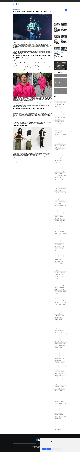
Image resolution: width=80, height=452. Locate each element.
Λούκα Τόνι (56, 259)
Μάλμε (59, 261)
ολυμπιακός (60, 313)
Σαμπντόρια (62, 371)
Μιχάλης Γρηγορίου (57, 283)
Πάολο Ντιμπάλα (57, 334)
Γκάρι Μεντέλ (56, 169)
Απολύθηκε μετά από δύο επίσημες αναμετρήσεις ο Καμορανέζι (57, 30)
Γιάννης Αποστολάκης (58, 164)
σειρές (64, 375)
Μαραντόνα (63, 268)
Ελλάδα (56, 184)
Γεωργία (60, 162)
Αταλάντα (59, 147)
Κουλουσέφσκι (57, 235)
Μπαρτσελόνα (60, 291)
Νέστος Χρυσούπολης (58, 298)
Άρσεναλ (64, 143)
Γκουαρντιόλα (61, 173)
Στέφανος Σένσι (57, 386)
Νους (60, 302)
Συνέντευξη (62, 388)
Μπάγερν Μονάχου (61, 289)
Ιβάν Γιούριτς (60, 203)
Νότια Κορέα (56, 302)
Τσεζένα (61, 410)
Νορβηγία (63, 300)
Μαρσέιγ (65, 270)
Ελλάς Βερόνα (60, 184)
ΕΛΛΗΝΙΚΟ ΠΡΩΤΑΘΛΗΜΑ (28, 4)
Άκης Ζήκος (56, 123)
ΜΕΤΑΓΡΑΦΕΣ (41, 4)
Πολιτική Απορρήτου (32, 446)
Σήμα (62, 377)
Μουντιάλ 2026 (62, 287)
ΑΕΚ (58, 117)
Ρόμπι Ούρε (62, 362)
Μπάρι (55, 291)
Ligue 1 (63, 106)
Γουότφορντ (56, 177)
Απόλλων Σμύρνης (57, 141)
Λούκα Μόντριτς (62, 257)
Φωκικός (56, 425)
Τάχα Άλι (56, 392)
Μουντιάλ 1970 (57, 287)
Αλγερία (62, 126)
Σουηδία (56, 384)
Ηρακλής (55, 39)
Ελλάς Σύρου (56, 186)
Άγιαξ (55, 117)
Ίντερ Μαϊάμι (59, 207)
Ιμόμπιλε (61, 205)
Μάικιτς (56, 261)
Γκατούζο (61, 169)
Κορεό (63, 231)
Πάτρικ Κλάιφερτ (57, 339)
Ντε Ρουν (64, 304)
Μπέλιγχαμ (56, 293)
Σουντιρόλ (60, 384)
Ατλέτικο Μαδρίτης (57, 149)
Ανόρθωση (64, 134)
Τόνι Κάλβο (60, 403)
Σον (63, 382)
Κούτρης (65, 235)
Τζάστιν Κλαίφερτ (57, 397)
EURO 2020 (56, 104)
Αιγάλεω (62, 121)
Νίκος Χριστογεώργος (58, 300)
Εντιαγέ (56, 190)
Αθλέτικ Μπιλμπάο (57, 121)
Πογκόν (56, 345)
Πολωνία (61, 347)
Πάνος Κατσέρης (57, 332)
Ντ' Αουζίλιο (64, 302)
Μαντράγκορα (60, 265)
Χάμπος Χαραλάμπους (58, 427)
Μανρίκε (56, 265)
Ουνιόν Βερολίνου (57, 321)
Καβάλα (62, 212)
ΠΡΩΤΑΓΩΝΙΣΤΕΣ (48, 4)
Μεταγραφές (56, 276)
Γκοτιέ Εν (56, 173)
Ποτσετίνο (56, 349)
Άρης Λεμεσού (60, 143)
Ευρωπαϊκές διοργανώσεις (58, 194)
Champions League (57, 100)
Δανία (60, 177)
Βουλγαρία (56, 158)
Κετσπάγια (56, 227)
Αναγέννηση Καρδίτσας (58, 132)
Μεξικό (63, 274)
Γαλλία (61, 160)
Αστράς (56, 147)
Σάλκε (56, 369)
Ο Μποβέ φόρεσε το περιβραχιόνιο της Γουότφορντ (64, 29)
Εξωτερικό (56, 51)
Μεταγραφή (61, 276)
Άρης (55, 143)
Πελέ (61, 341)
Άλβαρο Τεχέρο (57, 126)
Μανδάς (56, 263)
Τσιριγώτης (56, 414)
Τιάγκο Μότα (62, 401)
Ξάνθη (60, 311)
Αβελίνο (62, 113)
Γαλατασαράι (57, 160)
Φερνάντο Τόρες (63, 420)
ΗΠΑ (62, 199)
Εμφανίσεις (60, 188)
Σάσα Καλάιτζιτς (63, 373)
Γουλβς (65, 175)
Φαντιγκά (56, 418)
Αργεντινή (63, 141)
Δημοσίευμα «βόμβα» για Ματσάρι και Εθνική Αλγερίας (57, 42)
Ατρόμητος (63, 149)
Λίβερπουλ (56, 250)
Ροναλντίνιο (62, 364)
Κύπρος (55, 27)
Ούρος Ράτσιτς (63, 321)
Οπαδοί (61, 317)
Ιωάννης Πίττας (57, 212)
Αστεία (61, 145)
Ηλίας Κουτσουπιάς (63, 197)
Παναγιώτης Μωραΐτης (58, 326)
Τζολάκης (61, 399)
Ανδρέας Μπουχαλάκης (58, 134)
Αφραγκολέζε (60, 151)
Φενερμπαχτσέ (57, 420)
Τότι (59, 405)
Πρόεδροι (60, 349)
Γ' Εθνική (60, 158)
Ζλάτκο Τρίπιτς (57, 197)
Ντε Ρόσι (60, 304)
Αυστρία (56, 151)
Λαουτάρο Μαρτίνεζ (57, 246)
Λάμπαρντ (59, 244)
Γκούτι (56, 175)
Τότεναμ (56, 405)
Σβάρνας (60, 375)
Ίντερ (55, 207)
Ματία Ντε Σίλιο (63, 272)
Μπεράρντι (60, 293)
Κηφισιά (60, 227)
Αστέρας (64, 145)
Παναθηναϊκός (57, 328)
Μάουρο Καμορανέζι (57, 268)
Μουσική (56, 289)
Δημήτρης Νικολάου (57, 179)
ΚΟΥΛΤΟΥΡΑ (60, 4)
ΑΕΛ (55, 119)
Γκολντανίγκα (63, 171)
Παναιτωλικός (62, 328)
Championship (64, 100)
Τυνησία (56, 416)
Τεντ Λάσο (60, 392)
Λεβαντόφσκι (61, 248)
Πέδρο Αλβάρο (63, 339)
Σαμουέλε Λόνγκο (57, 371)
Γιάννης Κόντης (57, 166)
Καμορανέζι (61, 216)
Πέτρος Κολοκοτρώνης (62, 343)
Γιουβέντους (62, 166)
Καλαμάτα (60, 214)
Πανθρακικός (62, 330)
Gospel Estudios (17, 151)
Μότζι (63, 285)
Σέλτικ (56, 377)
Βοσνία (63, 156)
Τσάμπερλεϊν (56, 410)
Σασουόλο (56, 375)
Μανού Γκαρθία (61, 263)
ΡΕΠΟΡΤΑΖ (36, 4)
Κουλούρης (64, 233)
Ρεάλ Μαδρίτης (57, 354)
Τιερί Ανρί (56, 403)
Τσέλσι (64, 410)
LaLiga (59, 106)
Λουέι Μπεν (56, 255)
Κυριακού (62, 242)
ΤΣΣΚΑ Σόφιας (61, 414)
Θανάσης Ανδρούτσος (62, 201)
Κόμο (55, 231)
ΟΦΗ (61, 39)
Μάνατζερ (63, 261)
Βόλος (60, 156)
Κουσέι (61, 235)
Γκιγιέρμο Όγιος (57, 171)
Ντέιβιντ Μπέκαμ (57, 306)
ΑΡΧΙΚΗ (21, 4)
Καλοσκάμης (56, 216)
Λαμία (55, 244)
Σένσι (59, 377)
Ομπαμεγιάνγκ (57, 317)
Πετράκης (56, 343)
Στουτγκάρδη (62, 386)
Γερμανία (56, 162)
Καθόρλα (56, 214)
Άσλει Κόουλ (56, 145)
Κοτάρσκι (56, 233)
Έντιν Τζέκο (60, 190)
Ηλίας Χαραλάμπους (57, 199)
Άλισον (62, 128)
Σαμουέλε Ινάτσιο (60, 369)
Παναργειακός (57, 330)
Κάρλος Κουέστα (62, 220)
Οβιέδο (63, 311)
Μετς (62, 278)
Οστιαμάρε (56, 319)
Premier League (63, 108)
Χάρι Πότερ (64, 427)
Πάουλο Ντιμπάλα (63, 334)
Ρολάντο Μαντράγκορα (58, 358)
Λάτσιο (63, 246)
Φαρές (60, 418)
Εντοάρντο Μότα (57, 192)
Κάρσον (63, 222)
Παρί (55, 336)
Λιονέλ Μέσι (60, 250)
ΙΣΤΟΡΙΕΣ (54, 4)
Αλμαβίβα (56, 130)
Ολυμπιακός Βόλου (57, 315)
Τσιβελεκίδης (60, 412)
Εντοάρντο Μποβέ (63, 192)
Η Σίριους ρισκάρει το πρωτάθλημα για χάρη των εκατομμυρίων (57, 54)
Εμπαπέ (56, 188)
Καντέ (56, 218)
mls (59, 108)
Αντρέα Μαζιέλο (64, 136)
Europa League (61, 104)
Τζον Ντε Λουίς (57, 401)
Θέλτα (55, 203)
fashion (56, 106)
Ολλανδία (56, 313)
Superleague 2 (57, 113)
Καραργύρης (60, 218)
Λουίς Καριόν (56, 257)
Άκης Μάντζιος (61, 123)
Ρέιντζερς (61, 354)
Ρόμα (63, 358)
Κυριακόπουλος (57, 242)
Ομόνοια (63, 315)
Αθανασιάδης (59, 119)
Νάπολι (64, 296)
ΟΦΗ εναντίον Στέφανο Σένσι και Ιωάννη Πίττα (64, 41)
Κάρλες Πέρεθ (57, 220)
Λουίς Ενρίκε (61, 255)
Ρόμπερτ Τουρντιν (57, 362)
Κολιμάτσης (62, 229)
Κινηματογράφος (57, 229)
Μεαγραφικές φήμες (57, 274)
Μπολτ (55, 296)
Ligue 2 (56, 108)
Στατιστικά (64, 384)
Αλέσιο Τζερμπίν (57, 128)
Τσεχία (56, 412)
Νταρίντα (56, 304)
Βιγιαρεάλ (56, 156)
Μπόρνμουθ (59, 296)
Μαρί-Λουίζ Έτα (57, 270)
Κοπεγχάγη (59, 231)
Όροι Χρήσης (38, 446)
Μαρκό (61, 270)
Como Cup (56, 102)
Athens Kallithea (57, 98)
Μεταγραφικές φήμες (63, 52)
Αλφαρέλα (60, 130)
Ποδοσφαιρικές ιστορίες (62, 345)
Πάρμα (65, 336)
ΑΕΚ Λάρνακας (63, 117)
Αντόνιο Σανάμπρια (57, 136)
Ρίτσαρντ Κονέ (57, 356)
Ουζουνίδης (60, 319)
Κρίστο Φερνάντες (57, 240)
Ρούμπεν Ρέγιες (57, 367)
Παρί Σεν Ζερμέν (60, 336)
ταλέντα (56, 390)
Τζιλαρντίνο (56, 399)
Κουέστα (60, 233)
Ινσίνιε (65, 205)
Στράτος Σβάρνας (57, 388)
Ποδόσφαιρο (56, 347)
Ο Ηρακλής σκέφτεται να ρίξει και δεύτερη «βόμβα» (64, 55)
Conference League (62, 102)
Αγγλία (62, 27)
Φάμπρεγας (60, 416)
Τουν (62, 405)
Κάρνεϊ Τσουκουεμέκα (58, 222)
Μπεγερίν (64, 291)
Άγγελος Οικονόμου (57, 115)
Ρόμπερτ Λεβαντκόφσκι (58, 360)
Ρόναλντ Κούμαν (57, 364)
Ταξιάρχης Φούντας (61, 390)
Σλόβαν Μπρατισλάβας (58, 382)
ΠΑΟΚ (61, 332)
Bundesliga (63, 98)
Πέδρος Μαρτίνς (57, 341)
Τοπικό (65, 403)
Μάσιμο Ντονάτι (57, 272)
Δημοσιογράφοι (64, 179)
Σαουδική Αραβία (57, 373)
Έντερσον (64, 188)
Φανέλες (64, 416)
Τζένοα (62, 397)
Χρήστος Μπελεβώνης (58, 429)
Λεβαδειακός (56, 248)
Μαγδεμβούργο (62, 259)
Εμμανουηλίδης (62, 186)
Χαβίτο (60, 425)
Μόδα (62, 283)
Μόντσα (56, 285)
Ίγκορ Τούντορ (57, 205)
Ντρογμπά (56, 311)
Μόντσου (59, 285)
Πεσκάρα (65, 341)
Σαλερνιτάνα (62, 367)
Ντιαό (61, 306)
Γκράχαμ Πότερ (60, 175)
